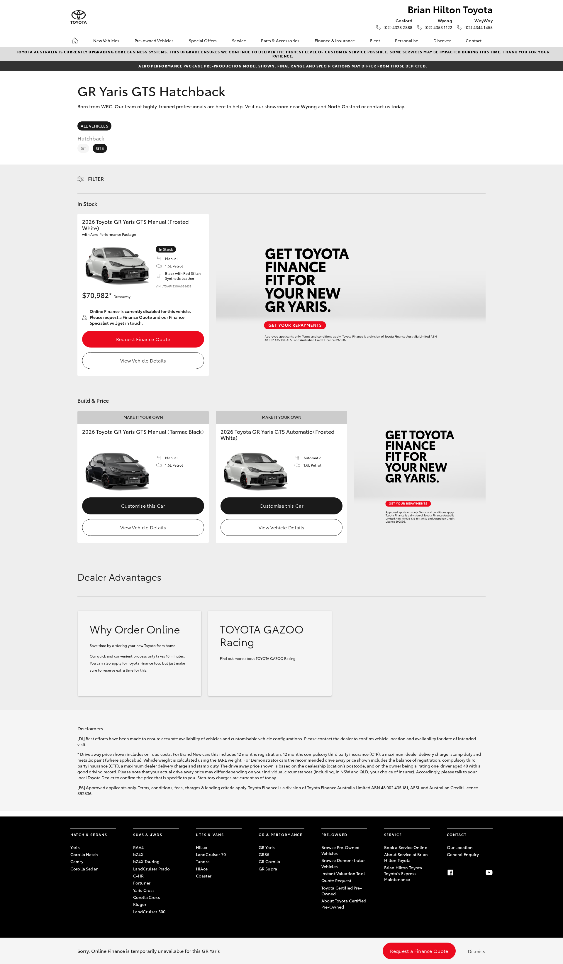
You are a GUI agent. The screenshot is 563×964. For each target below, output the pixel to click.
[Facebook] (450, 872)
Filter (96, 178)
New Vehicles (106, 40)
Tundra (203, 861)
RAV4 (138, 847)
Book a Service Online (405, 847)
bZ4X (138, 854)
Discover (442, 40)
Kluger (139, 904)
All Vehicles (94, 126)
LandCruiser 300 (149, 911)
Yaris (75, 847)
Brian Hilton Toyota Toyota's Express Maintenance (403, 873)
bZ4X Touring (146, 861)
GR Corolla (269, 861)
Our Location (460, 847)
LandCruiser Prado (151, 869)
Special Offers (203, 40)
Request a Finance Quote (419, 950)
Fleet (375, 40)
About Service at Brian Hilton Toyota (406, 857)
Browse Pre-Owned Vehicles (340, 850)
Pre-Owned (334, 834)
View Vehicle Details (143, 360)
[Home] (74, 40)
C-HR (138, 876)
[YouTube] (489, 872)
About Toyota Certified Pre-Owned (343, 903)
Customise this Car (143, 505)
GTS (100, 148)
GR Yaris (267, 847)
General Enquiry (463, 854)
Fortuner (141, 883)
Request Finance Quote (143, 339)
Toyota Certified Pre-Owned (341, 891)
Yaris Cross (144, 890)
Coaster (203, 876)
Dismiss (476, 951)
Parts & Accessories (280, 40)
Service (239, 40)
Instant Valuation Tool (343, 873)
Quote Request (336, 880)
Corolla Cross (146, 897)
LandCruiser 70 (211, 854)
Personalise (406, 40)
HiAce (202, 869)
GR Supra (268, 869)
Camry (76, 861)
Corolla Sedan (84, 869)
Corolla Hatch (84, 854)
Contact (473, 40)
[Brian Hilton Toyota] (78, 17)
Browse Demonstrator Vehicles (343, 863)
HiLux (201, 847)
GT (83, 148)
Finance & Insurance (335, 40)
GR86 (264, 854)
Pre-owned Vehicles (154, 40)
